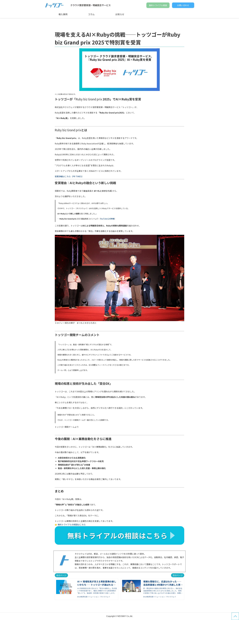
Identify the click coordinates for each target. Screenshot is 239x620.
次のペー (177, 575)
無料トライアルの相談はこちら (72, 524)
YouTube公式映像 (107, 218)
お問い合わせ (183, 5)
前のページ (61, 575)
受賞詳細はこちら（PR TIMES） (69, 176)
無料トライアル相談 (158, 5)
